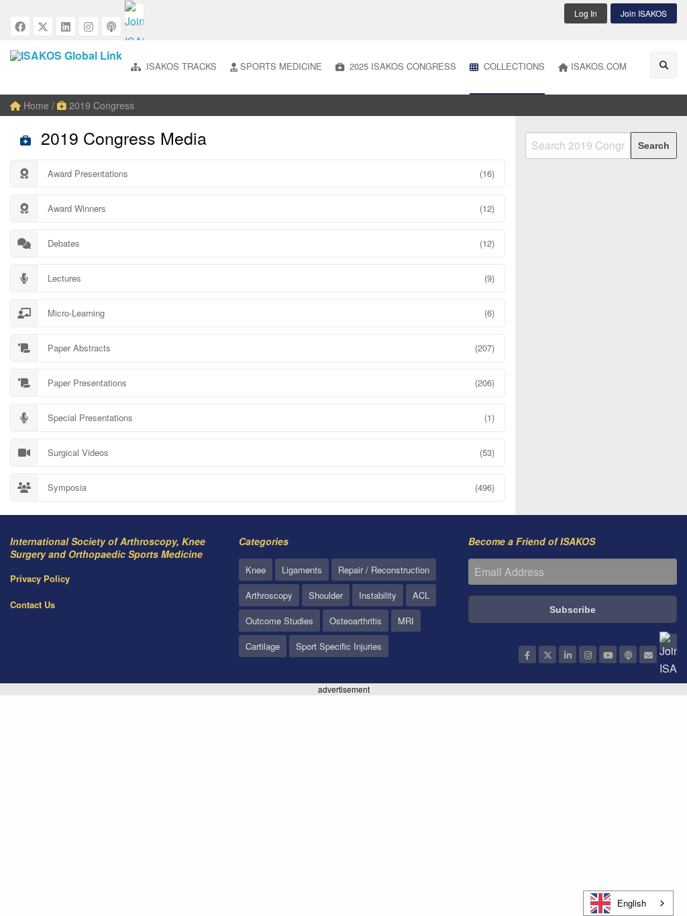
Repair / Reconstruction (383, 569)
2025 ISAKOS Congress (401, 66)
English (631, 903)
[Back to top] (643, 832)
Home (35, 105)
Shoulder (326, 595)
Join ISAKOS (644, 13)
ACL (421, 595)
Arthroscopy (269, 595)
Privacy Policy (40, 578)
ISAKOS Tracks (180, 66)
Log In (585, 13)
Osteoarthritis (355, 620)
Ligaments (302, 569)
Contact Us (32, 604)
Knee (256, 569)
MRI (406, 620)
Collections (513, 66)
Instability (378, 595)
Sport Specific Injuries (339, 646)
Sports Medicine (281, 66)
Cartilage (263, 646)
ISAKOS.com (599, 66)
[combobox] (628, 903)
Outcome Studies (279, 620)
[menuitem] (174, 67)
